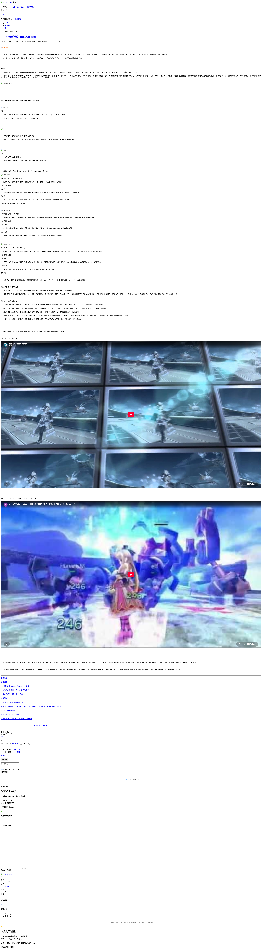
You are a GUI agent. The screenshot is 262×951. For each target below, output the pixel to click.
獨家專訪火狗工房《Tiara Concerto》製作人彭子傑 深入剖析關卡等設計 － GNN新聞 (31, 706)
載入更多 (4, 759)
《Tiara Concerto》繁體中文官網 (12, 702)
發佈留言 (4, 772)
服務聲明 (150, 922)
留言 (18, 744)
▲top (3, 755)
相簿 (6, 23)
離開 (11, 947)
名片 (6, 28)
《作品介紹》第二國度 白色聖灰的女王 (15, 690)
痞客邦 (14, 744)
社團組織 (17, 19)
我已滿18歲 (5, 947)
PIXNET (115, 922)
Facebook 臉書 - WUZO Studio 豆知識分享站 (16, 719)
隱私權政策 (142, 922)
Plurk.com (23, 868)
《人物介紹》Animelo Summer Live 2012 (15, 686)
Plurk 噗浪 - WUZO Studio (10, 715)
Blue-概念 (17, 752)
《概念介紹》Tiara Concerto (20, 36)
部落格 (7, 26)
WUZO (3, 736)
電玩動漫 (17, 749)
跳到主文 (4, 14)
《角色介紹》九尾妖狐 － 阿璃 (12, 694)
